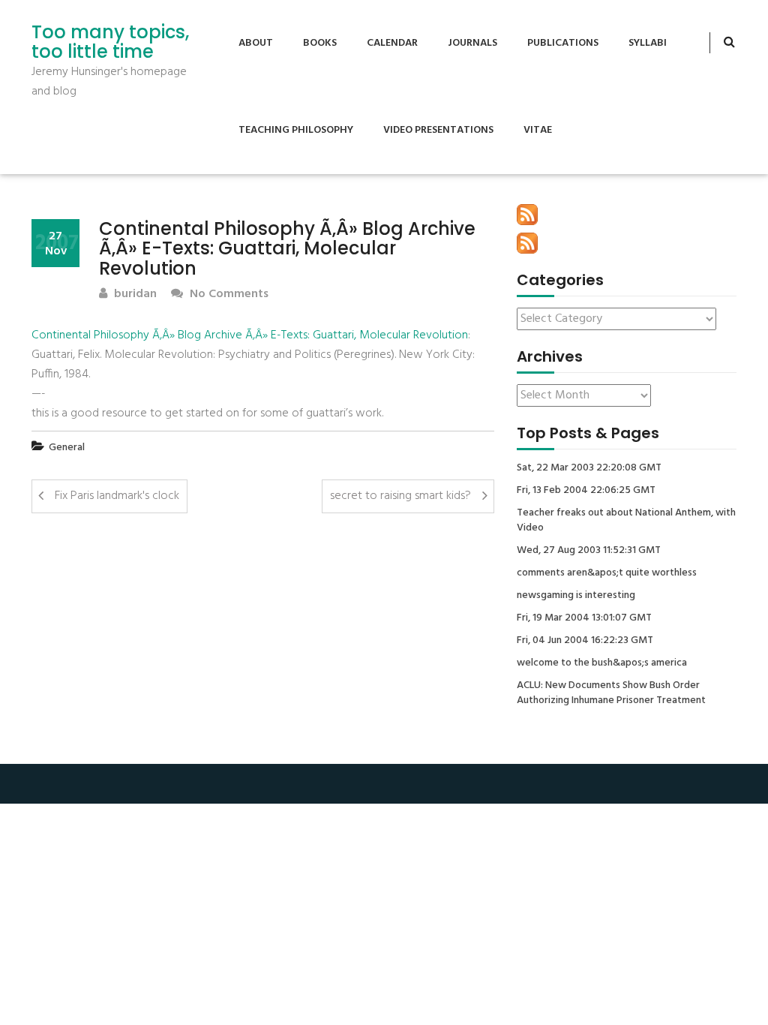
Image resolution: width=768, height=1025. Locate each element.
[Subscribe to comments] (527, 243)
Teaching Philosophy (295, 130)
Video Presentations (438, 130)
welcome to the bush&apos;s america (602, 663)
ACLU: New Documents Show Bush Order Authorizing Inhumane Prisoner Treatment (611, 693)
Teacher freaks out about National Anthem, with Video (626, 521)
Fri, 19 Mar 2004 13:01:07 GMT (584, 618)
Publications (562, 43)
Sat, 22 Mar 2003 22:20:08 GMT (589, 468)
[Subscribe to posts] (527, 214)
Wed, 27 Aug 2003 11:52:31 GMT (589, 550)
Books (320, 43)
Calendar (392, 43)
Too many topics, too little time (110, 42)
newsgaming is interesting (576, 595)
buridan (134, 294)
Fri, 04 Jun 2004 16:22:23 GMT (585, 640)
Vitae (538, 130)
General (67, 447)
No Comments (227, 294)
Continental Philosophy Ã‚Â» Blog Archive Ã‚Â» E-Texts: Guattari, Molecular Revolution (250, 335)
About (255, 43)
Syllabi (647, 43)
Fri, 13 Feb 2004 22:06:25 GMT (586, 490)
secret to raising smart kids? (400, 496)
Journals (472, 43)
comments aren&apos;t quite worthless (607, 573)
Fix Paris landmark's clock (117, 496)
